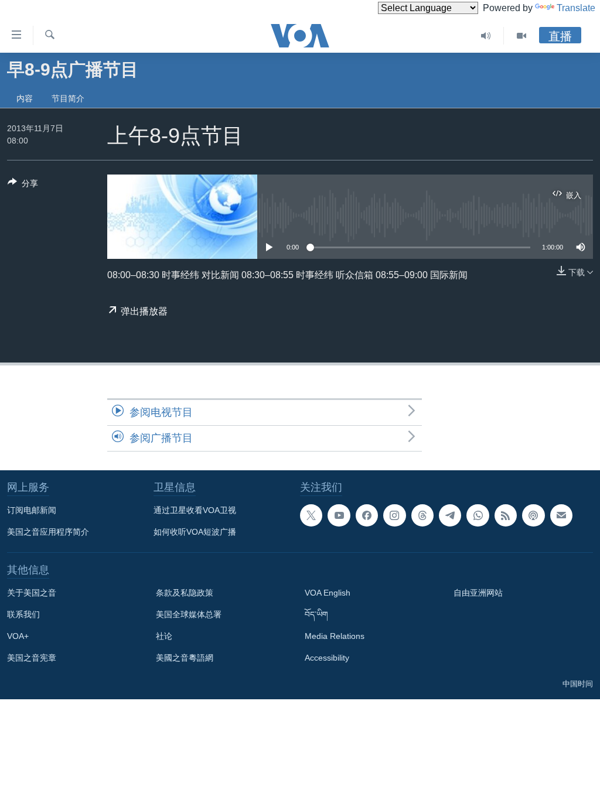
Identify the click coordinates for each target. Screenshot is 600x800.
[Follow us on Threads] (422, 515)
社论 (164, 636)
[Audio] (486, 36)
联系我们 (23, 614)
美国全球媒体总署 (188, 614)
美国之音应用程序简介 (48, 531)
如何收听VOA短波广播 (195, 531)
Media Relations (334, 636)
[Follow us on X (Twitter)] (311, 515)
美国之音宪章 (31, 657)
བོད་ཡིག (316, 614)
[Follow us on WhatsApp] (477, 515)
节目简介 (68, 98)
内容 (24, 98)
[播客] (533, 515)
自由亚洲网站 (478, 592)
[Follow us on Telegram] (450, 515)
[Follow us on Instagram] (394, 515)
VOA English (327, 592)
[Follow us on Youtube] (339, 515)
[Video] (521, 36)
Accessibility (327, 657)
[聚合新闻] (506, 515)
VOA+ (18, 636)
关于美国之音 (31, 592)
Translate (576, 8)
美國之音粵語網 (184, 657)
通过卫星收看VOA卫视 (195, 510)
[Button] (23, 185)
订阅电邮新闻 (31, 510)
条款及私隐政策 (184, 592)
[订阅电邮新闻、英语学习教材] (561, 515)
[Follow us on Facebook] (367, 515)
